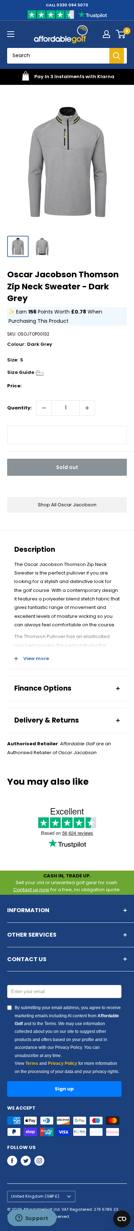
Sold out (67, 467)
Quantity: (19, 407)
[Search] (116, 56)
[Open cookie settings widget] (121, 1218)
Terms (31, 1063)
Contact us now (31, 889)
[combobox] (61, 56)
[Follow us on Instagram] (39, 1161)
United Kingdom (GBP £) (35, 1196)
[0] (120, 34)
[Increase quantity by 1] (87, 408)
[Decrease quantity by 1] (43, 408)
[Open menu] (10, 34)
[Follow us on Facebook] (12, 1161)
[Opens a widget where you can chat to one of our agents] (31, 1218)
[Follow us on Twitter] (26, 1161)
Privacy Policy (62, 1063)
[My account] (106, 34)
